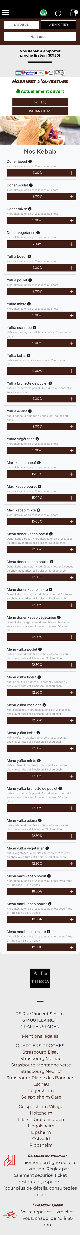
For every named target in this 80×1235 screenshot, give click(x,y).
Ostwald (41, 1138)
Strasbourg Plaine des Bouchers (41, 1077)
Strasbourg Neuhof (41, 1071)
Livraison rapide (48, 1205)
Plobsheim (41, 1145)
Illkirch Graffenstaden (41, 1119)
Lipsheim (41, 1132)
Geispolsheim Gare (41, 1097)
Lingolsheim (41, 1126)
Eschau (41, 1084)
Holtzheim (41, 1113)
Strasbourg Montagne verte (41, 1065)
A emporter (58, 24)
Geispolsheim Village (41, 1106)
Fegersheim (41, 1090)
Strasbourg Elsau (41, 1052)
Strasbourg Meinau (41, 1058)
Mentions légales (40, 1036)
